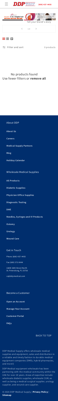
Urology (10, 231)
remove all (38, 78)
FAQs (9, 323)
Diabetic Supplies (15, 187)
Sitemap (6, 395)
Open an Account (15, 301)
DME (8, 209)
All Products (12, 180)
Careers (10, 138)
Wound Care (12, 238)
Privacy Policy (40, 391)
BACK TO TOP (44, 335)
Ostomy (10, 224)
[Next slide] (36, 28)
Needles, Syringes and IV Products (24, 216)
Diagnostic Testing (16, 202)
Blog (8, 152)
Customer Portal (15, 316)
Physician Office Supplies (20, 195)
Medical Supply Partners (19, 145)
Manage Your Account (17, 308)
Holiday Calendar (15, 160)
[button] (6, 4)
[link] (29, 23)
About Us (11, 131)
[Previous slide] (21, 28)
